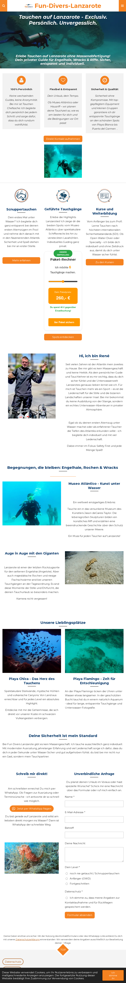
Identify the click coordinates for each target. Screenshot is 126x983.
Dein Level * (72, 867)
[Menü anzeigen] (122, 6)
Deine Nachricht (75, 843)
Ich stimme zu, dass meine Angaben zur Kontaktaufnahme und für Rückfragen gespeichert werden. (92, 902)
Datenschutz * (74, 891)
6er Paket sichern (64, 322)
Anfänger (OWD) (80, 878)
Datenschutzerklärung (27, 939)
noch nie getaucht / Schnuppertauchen (94, 873)
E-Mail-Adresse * (75, 812)
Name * (69, 796)
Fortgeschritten (79, 883)
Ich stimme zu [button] (113, 975)
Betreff (69, 827)
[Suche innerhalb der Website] (3, 6)
